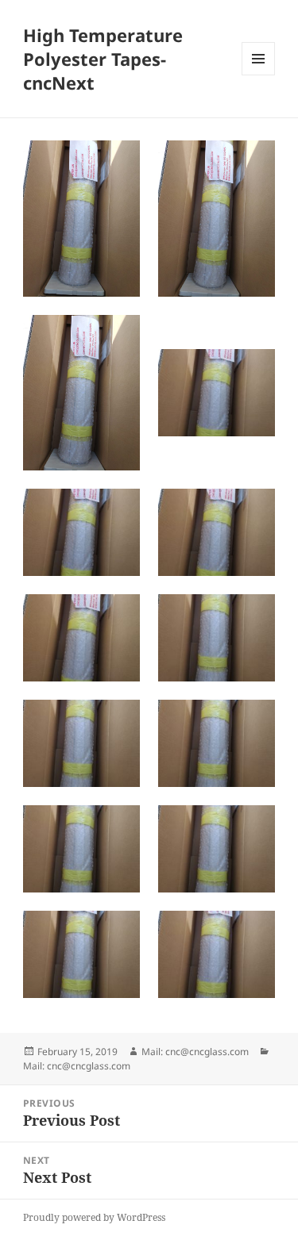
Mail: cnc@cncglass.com (195, 1051)
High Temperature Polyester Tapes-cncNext (103, 58)
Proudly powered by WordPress (94, 1217)
